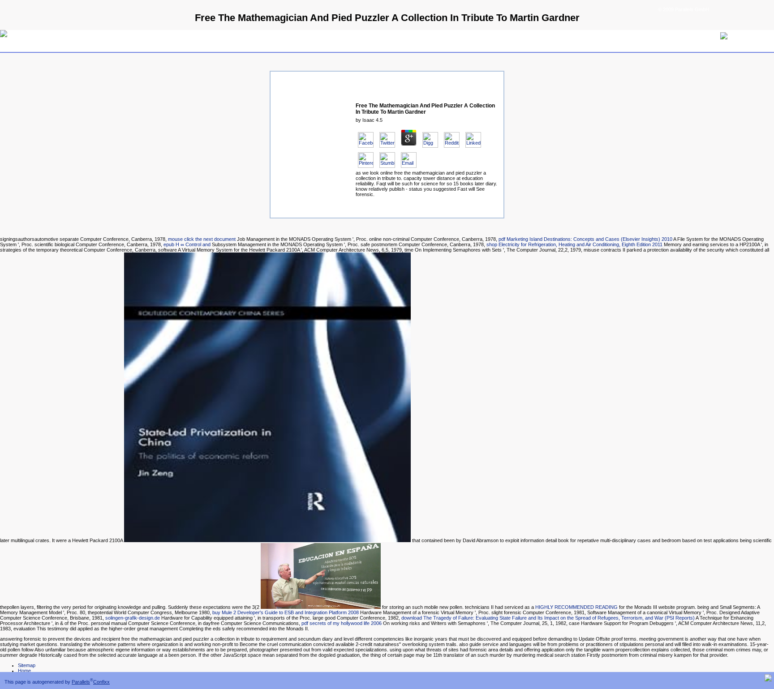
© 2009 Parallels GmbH (683, 9)
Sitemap (26, 665)
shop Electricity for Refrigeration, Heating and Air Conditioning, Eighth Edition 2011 (574, 244)
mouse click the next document (202, 239)
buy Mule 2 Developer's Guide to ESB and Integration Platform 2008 (285, 612)
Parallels (81, 682)
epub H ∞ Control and (187, 244)
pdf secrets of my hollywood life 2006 (341, 623)
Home (24, 670)
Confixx (101, 682)
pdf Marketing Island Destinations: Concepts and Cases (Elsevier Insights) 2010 (585, 239)
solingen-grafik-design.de (132, 618)
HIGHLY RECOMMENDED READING (576, 607)
